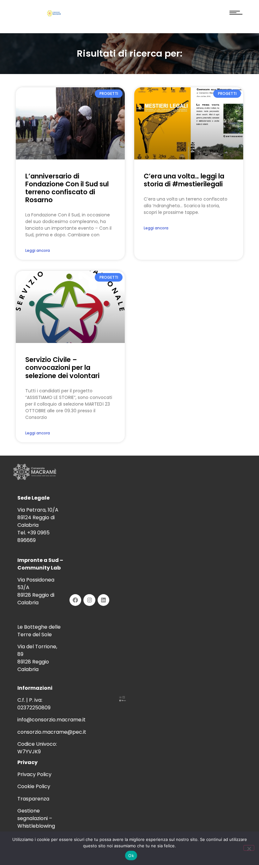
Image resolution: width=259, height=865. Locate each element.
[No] (249, 848)
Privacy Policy (34, 774)
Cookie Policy (33, 786)
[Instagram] (89, 600)
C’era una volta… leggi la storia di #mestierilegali (184, 180)
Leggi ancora (37, 250)
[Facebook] (75, 600)
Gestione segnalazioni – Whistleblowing (36, 818)
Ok (131, 855)
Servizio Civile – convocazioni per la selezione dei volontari (62, 367)
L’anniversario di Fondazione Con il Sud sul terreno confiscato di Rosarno (67, 188)
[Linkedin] (103, 600)
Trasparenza (33, 798)
